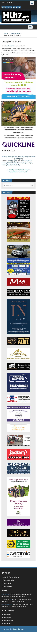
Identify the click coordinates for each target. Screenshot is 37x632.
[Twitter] (16, 7)
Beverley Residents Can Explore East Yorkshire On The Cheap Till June (16, 600)
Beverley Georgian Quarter (26, 157)
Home (6, 33)
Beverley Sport (15, 33)
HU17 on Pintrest (6, 586)
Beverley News (6, 614)
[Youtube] (8, 7)
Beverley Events (6, 624)
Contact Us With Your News (10, 577)
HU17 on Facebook (7, 580)
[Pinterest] (14, 7)
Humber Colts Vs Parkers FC (18, 172)
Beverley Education (7, 620)
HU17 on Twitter (6, 583)
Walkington (18, 159)
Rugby (18, 165)
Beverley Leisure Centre (9, 163)
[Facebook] (19, 7)
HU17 (13, 165)
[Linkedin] (11, 7)
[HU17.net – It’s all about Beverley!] (16, 17)
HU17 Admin (10, 45)
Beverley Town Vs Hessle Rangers (18, 170)
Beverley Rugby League (24, 163)
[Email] (2, 7)
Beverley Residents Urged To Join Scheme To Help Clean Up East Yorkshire (16, 595)
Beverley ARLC (27, 161)
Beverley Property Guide (9, 157)
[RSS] (5, 7)
